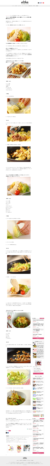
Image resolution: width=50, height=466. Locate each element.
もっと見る (38, 373)
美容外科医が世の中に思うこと (37, 371)
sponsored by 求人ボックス (41, 339)
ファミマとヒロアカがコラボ (37, 369)
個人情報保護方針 (24, 460)
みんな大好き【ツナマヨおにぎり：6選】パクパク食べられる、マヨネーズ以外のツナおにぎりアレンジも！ (17, 437)
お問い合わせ (28, 460)
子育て (34, 5)
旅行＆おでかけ (30, 5)
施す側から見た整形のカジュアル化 (38, 370)
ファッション (26, 5)
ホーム (6, 15)
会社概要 (21, 460)
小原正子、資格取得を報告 (37, 368)
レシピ (8, 15)
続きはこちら (38, 338)
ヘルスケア (16, 5)
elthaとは (18, 460)
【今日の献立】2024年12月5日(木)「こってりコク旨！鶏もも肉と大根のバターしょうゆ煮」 (16, 438)
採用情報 (32, 460)
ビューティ (19, 5)
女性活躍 (37, 5)
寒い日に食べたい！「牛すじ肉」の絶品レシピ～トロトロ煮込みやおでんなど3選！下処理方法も (16, 439)
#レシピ (9, 430)
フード (23, 5)
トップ (13, 5)
